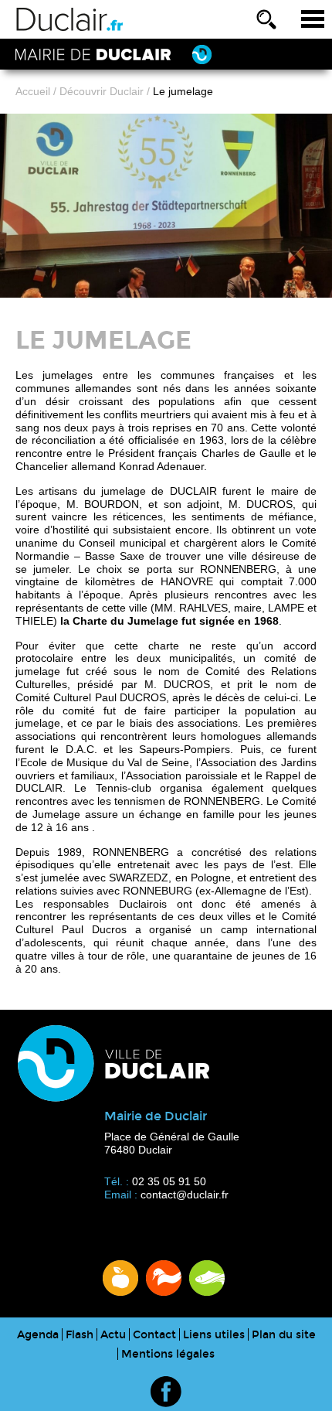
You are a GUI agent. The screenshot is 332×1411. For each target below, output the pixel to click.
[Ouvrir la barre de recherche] (266, 19)
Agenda (38, 1334)
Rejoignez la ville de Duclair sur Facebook (166, 1391)
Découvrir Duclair (101, 91)
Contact (154, 1334)
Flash (79, 1334)
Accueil (32, 91)
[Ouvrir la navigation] (312, 19)
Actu (113, 1334)
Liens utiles (214, 1334)
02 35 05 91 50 (169, 1181)
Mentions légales (168, 1354)
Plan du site (284, 1334)
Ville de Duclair (69, 19)
